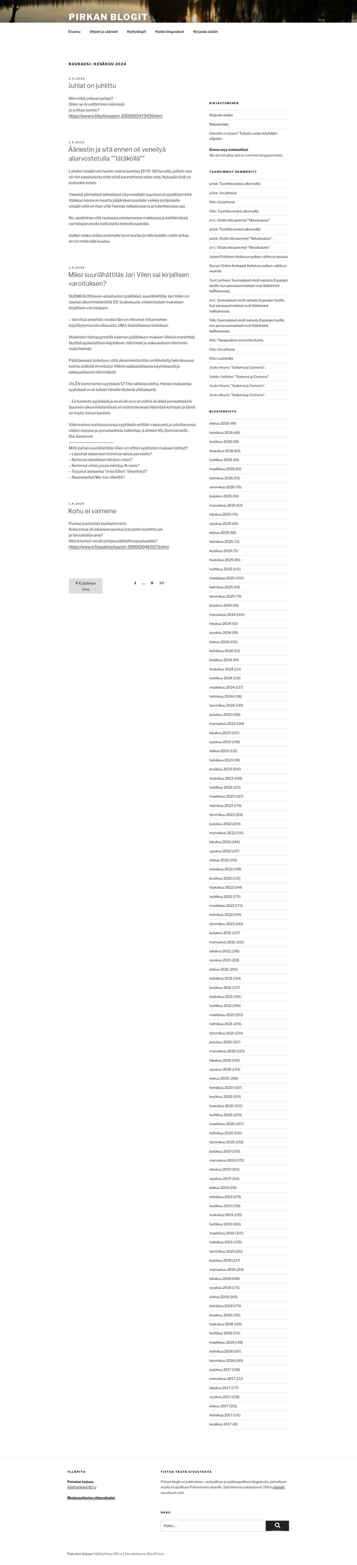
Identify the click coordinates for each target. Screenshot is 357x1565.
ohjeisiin (278, 1487)
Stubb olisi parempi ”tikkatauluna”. (244, 220)
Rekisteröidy (219, 124)
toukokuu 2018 (221, 1324)
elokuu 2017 (219, 1406)
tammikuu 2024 (222, 705)
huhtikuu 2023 (220, 787)
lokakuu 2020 (220, 1060)
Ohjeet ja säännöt (104, 31)
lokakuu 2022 (220, 842)
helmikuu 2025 (221, 587)
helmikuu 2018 (221, 1351)
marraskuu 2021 (222, 942)
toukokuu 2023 (221, 778)
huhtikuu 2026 (220, 460)
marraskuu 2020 (222, 1051)
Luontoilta (225, 358)
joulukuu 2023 (220, 714)
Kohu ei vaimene (92, 511)
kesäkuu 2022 (220, 878)
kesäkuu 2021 (220, 987)
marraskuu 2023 (222, 723)
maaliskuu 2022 (221, 905)
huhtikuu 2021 (220, 1005)
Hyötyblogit (136, 31)
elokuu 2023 (219, 751)
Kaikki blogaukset (169, 31)
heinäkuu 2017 (220, 1415)
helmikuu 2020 (221, 1133)
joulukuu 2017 (220, 1369)
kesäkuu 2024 (220, 660)
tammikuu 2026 (222, 487)
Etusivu (74, 31)
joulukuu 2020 (220, 1042)
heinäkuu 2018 (221, 1306)
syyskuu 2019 (220, 1178)
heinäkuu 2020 (221, 1087)
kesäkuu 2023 (220, 769)
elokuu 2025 (219, 532)
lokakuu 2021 (219, 951)
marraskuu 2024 (222, 614)
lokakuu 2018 (220, 1278)
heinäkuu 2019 (221, 1197)
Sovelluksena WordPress (144, 1554)
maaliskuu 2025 (222, 578)
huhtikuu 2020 (220, 1115)
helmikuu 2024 (221, 696)
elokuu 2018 (219, 1297)
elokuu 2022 (219, 860)
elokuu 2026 (219, 423)
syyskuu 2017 (220, 1397)
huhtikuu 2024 (220, 678)
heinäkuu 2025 (221, 541)
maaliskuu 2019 (221, 1233)
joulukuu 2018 (220, 1260)
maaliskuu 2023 (222, 796)
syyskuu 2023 (220, 742)
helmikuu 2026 (221, 478)
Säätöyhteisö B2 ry (81, 1487)
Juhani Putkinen (221, 257)
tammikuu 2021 (221, 1033)
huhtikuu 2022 (220, 896)
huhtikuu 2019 (220, 1224)
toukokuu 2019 (221, 1215)
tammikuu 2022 (221, 924)
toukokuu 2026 (221, 451)
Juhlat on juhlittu (92, 85)
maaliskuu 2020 (222, 1124)
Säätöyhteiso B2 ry (107, 1554)
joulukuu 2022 (220, 824)
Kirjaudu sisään (205, 31)
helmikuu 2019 (221, 1242)
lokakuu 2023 (220, 733)
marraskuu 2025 (222, 505)
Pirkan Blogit (108, 17)
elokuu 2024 (219, 642)
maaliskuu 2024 (222, 687)
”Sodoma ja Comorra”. (248, 367)
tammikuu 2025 (222, 596)
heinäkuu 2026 (221, 432)
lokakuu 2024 (220, 623)
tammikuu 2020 (222, 1142)
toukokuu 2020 (221, 1106)
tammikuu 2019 (221, 1251)
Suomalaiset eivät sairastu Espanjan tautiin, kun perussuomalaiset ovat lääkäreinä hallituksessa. (248, 285)
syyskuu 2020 (220, 1069)
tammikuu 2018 (221, 1360)
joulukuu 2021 (220, 933)
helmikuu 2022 (221, 914)
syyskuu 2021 (220, 960)
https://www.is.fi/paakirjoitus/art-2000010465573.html (119, 547)
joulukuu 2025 (220, 496)
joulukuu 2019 (220, 1151)
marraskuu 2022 (222, 833)
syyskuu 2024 (220, 632)
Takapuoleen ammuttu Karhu (240, 340)
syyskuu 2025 (220, 523)
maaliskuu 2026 (222, 469)
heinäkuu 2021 (220, 978)
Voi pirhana (228, 193)
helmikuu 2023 (221, 805)
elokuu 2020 (219, 1078)
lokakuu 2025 (220, 514)
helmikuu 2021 (220, 1024)
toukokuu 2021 (221, 996)
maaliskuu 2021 (221, 1015)
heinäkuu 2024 (221, 651)
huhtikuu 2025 (220, 569)
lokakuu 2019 (220, 1169)
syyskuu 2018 (220, 1287)
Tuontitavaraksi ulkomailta (240, 184)
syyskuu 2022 (220, 851)
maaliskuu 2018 (221, 1342)
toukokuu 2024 (221, 669)
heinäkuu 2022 (221, 869)
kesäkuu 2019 (220, 1206)
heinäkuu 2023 (221, 760)
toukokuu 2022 (221, 887)
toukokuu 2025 (221, 560)
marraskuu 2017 (222, 1378)
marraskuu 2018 (222, 1269)
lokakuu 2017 (219, 1388)
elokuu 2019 (219, 1187)
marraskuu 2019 (222, 1160)
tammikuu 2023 (222, 814)
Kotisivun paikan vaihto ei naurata (262, 257)
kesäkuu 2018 (220, 1315)
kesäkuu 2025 (220, 551)
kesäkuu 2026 (220, 441)
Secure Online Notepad (227, 266)
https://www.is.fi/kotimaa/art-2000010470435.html (115, 116)
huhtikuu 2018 (220, 1333)
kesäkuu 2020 (220, 1096)
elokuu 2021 (219, 969)
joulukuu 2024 (220, 605)
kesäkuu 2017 (220, 1424)
